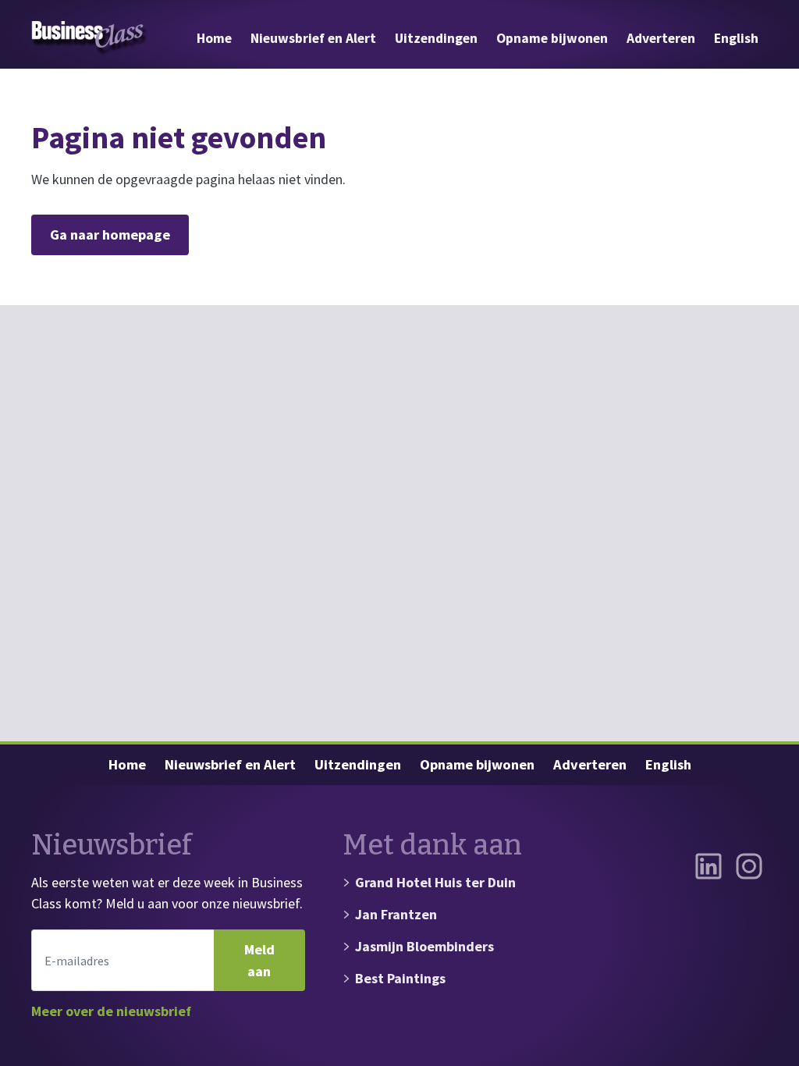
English (736, 38)
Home (214, 38)
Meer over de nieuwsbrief (111, 1011)
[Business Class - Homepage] (89, 38)
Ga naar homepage (110, 234)
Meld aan (259, 960)
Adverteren (661, 38)
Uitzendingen (436, 38)
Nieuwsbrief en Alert (313, 38)
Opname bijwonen (552, 38)
